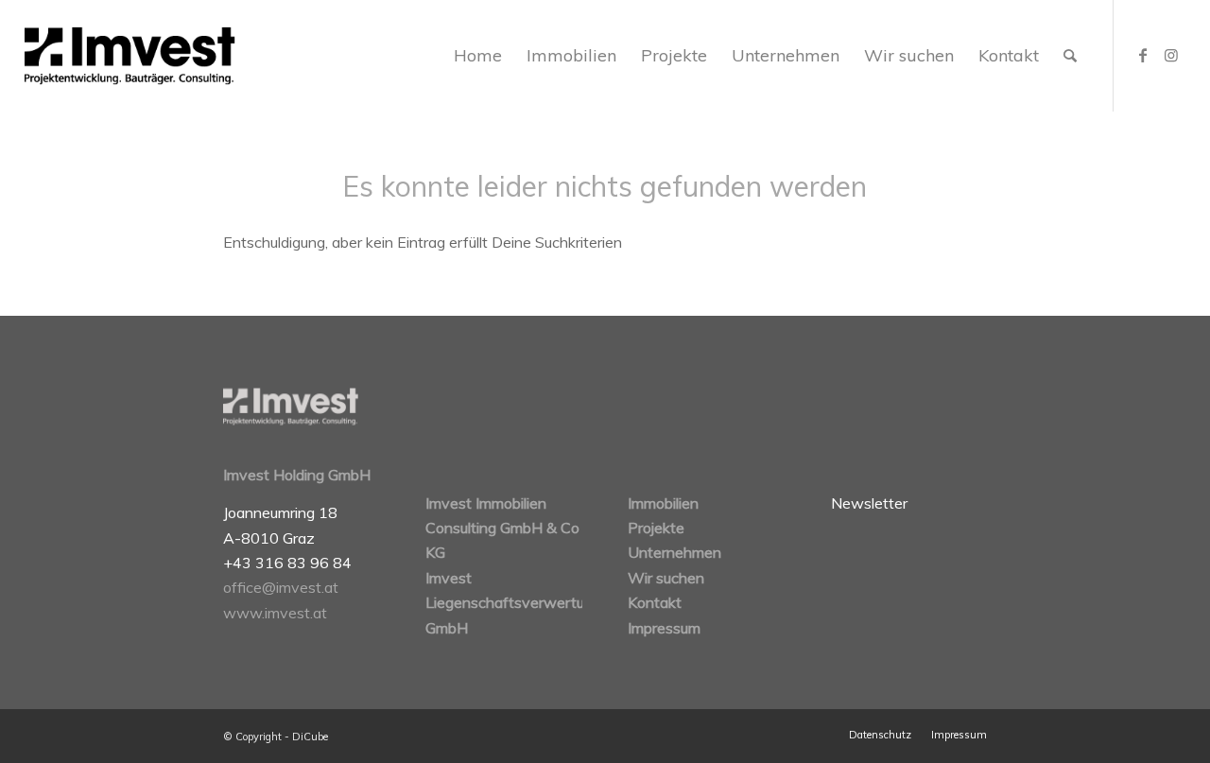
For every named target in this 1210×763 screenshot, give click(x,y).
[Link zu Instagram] (1171, 55)
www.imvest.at (275, 612)
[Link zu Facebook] (1143, 55)
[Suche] (1070, 56)
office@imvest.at (280, 587)
